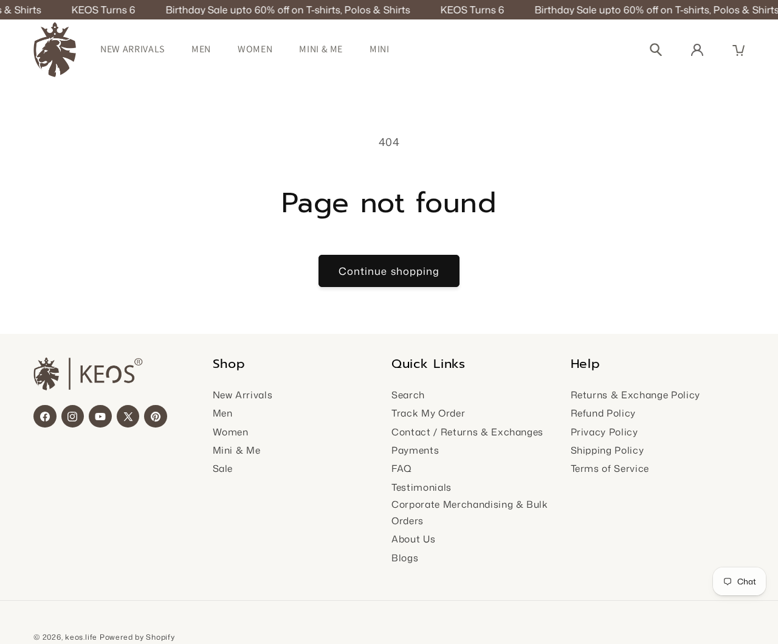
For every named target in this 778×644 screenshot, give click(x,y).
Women (255, 49)
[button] (738, 50)
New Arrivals (132, 49)
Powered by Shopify (137, 637)
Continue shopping (389, 271)
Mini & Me (321, 49)
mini (380, 49)
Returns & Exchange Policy (636, 394)
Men (201, 49)
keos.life (81, 637)
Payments (415, 450)
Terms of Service (610, 468)
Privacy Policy (604, 431)
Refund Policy (603, 413)
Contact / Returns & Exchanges (467, 431)
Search (408, 394)
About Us (413, 538)
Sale (223, 468)
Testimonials (421, 487)
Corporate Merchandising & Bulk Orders (469, 512)
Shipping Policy (607, 450)
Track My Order (428, 413)
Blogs (404, 557)
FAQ (401, 468)
